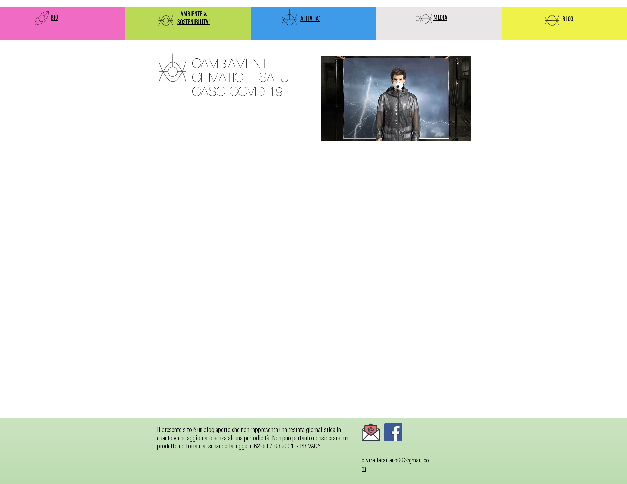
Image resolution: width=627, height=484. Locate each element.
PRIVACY (310, 446)
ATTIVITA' (310, 18)
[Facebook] (393, 432)
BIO (54, 17)
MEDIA (440, 17)
